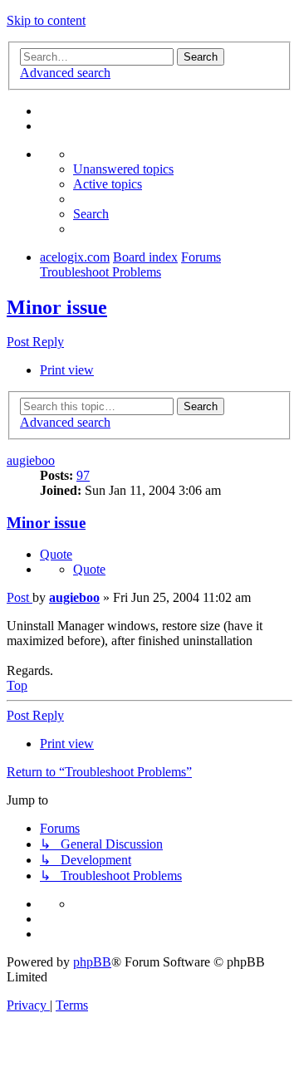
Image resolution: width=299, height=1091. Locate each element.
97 (83, 475)
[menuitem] (123, 169)
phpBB (92, 962)
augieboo (31, 460)
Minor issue (57, 307)
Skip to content (46, 20)
